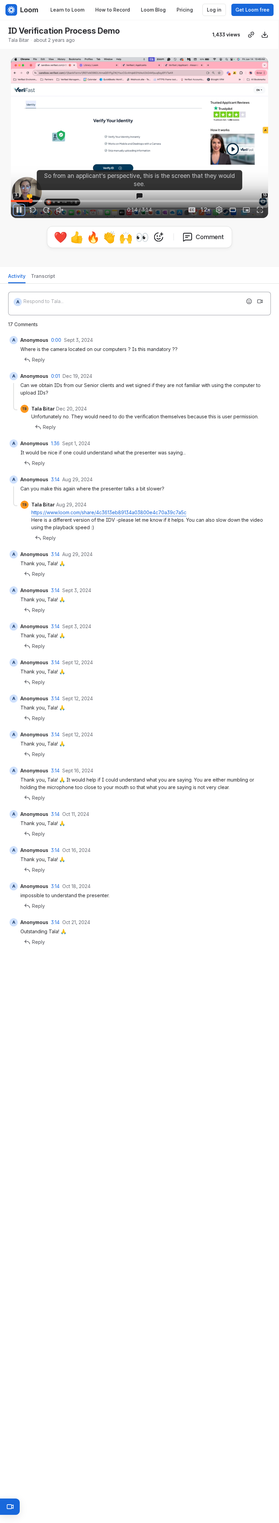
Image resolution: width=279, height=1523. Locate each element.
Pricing (185, 10)
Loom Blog (153, 10)
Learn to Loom (67, 10)
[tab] (17, 278)
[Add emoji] (249, 301)
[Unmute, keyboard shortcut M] (59, 209)
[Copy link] (251, 34)
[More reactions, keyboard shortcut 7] (158, 237)
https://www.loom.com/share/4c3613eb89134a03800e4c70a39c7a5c (108, 512)
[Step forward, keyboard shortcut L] (46, 209)
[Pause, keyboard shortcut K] (19, 209)
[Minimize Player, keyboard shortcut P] (246, 209)
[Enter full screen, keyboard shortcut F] (260, 209)
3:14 (55, 479)
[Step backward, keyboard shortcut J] (32, 209)
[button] (29, 197)
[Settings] (219, 209)
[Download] (264, 34)
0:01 (55, 376)
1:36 (55, 443)
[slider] (139, 201)
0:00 (56, 340)
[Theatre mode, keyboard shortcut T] (232, 209)
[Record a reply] (260, 301)
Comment (210, 236)
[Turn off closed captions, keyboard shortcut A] (191, 209)
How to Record (112, 10)
